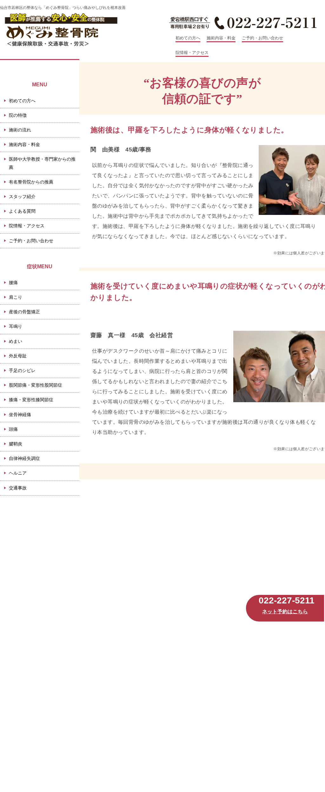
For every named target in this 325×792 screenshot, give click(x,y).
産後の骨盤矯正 (24, 311)
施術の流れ (20, 129)
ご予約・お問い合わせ (262, 38)
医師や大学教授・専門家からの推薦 (42, 163)
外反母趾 (18, 355)
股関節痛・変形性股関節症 (35, 385)
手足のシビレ (22, 370)
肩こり (15, 297)
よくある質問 (22, 211)
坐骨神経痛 (20, 414)
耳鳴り (15, 326)
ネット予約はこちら (285, 611)
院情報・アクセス (192, 52)
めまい (15, 341)
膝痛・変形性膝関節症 (31, 399)
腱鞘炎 (15, 443)
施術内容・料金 (221, 38)
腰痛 (13, 282)
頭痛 (13, 429)
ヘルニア (18, 473)
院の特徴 (18, 115)
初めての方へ (188, 38)
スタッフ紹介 (22, 196)
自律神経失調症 (24, 458)
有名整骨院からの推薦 (31, 181)
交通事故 (18, 487)
